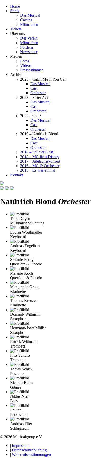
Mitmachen (29, 24)
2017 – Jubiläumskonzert (40, 161)
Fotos (24, 61)
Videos (25, 65)
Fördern (26, 47)
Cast (33, 88)
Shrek (14, 11)
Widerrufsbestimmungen (31, 454)
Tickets (15, 29)
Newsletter (28, 52)
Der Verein (29, 38)
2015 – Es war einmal (37, 170)
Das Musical (30, 15)
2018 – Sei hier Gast (36, 152)
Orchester (38, 93)
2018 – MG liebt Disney (39, 157)
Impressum (20, 445)
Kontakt (16, 175)
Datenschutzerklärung (29, 450)
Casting (26, 20)
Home (15, 6)
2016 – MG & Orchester (39, 166)
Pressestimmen (32, 70)
